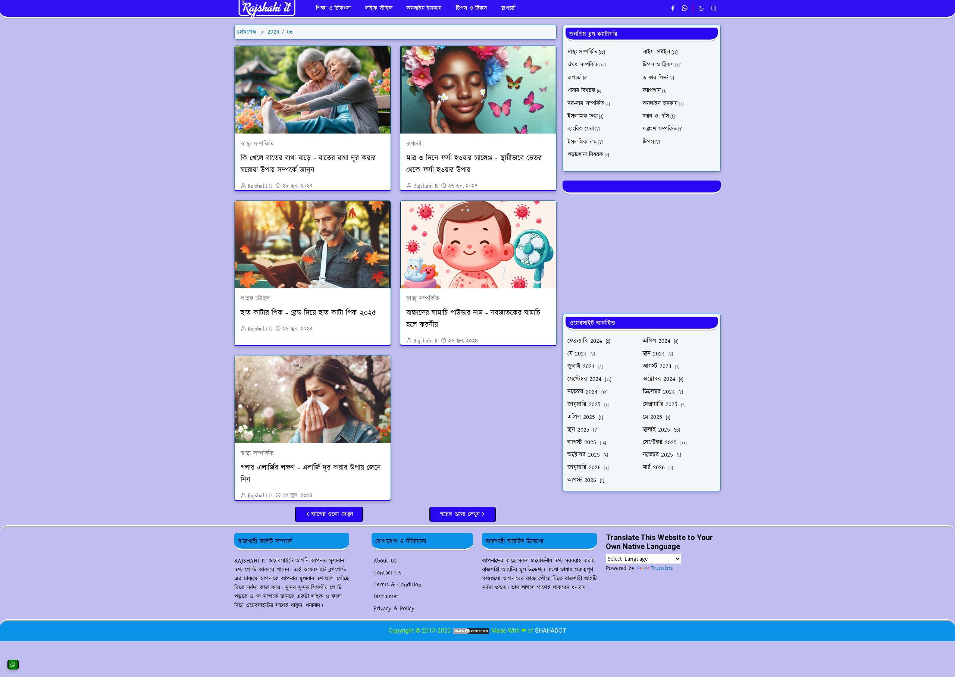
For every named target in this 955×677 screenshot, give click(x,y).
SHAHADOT (551, 630)
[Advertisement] (642, 252)
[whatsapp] (685, 8)
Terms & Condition (397, 584)
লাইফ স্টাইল (255, 298)
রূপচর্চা (414, 144)
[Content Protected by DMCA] (471, 630)
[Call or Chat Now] (13, 665)
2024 (273, 32)
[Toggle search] (714, 8)
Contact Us (387, 572)
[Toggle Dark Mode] (701, 8)
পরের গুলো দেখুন (459, 514)
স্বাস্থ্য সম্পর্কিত (257, 144)
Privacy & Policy (393, 608)
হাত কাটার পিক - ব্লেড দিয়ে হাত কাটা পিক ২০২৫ (308, 313)
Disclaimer (385, 596)
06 (290, 32)
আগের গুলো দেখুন (332, 514)
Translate (662, 568)
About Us (385, 561)
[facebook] (673, 8)
